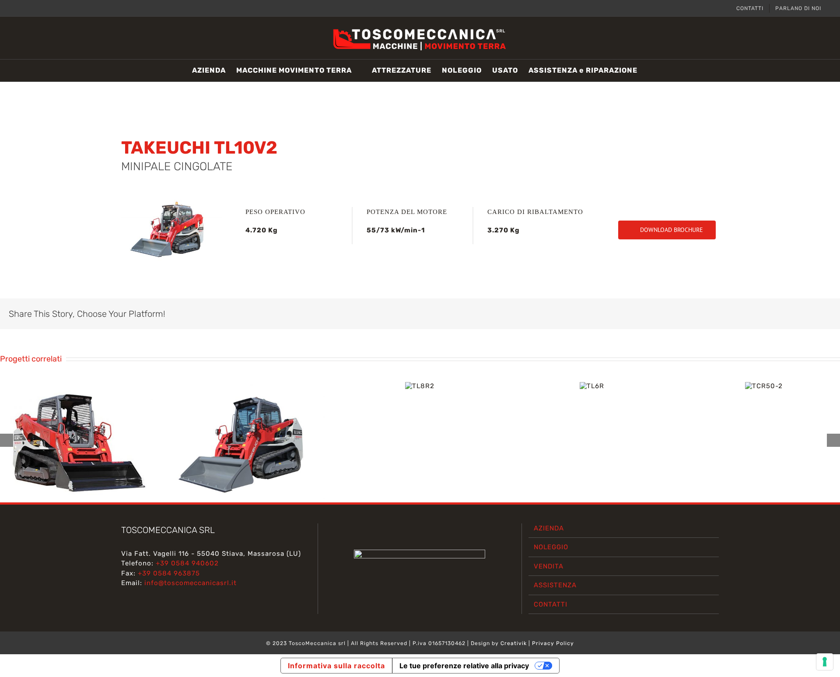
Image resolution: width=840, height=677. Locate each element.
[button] (651, 70)
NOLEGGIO (551, 547)
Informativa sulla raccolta (336, 665)
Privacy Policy (553, 643)
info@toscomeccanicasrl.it (190, 583)
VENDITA (549, 566)
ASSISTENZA (555, 585)
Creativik (513, 643)
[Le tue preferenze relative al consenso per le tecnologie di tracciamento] (824, 661)
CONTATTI (550, 604)
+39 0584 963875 (169, 573)
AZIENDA (549, 528)
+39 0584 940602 (187, 563)
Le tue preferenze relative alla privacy (464, 665)
